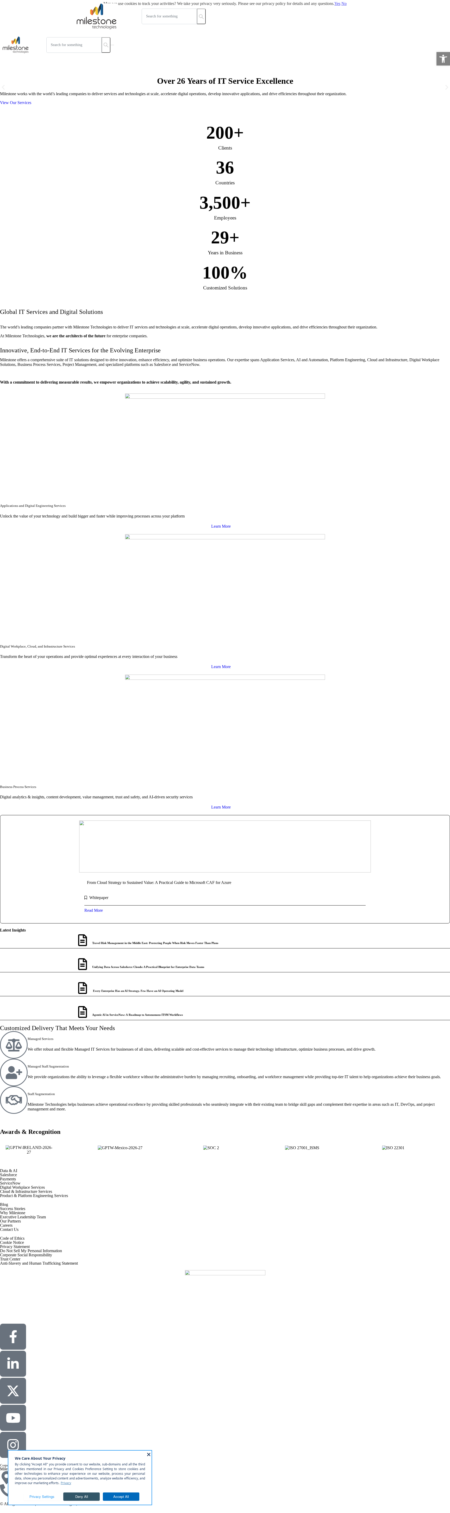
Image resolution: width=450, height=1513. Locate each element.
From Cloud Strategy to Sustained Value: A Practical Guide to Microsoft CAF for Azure (159, 882)
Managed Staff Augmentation (48, 1066)
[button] (443, 59)
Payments (8, 1179)
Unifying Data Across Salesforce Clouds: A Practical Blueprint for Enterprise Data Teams (148, 966)
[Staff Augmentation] (14, 1100)
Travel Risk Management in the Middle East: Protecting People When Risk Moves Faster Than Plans (155, 943)
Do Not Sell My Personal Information (31, 1251)
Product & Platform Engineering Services (34, 1195)
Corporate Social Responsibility (26, 1255)
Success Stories (12, 1208)
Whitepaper (98, 897)
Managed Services (40, 1039)
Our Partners (10, 1221)
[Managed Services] (14, 1045)
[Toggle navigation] (112, 45)
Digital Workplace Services (22, 1187)
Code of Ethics (12, 1238)
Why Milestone (12, 1213)
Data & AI (8, 1170)
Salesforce (8, 1175)
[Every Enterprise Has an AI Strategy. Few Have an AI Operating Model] (82, 988)
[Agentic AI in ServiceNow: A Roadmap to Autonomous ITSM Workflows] (82, 1012)
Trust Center (10, 1259)
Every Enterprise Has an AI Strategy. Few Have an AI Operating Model (137, 990)
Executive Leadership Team (23, 1217)
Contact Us (9, 1229)
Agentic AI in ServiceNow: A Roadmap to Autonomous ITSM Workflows (138, 1014)
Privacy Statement (15, 1246)
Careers (6, 1225)
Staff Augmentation (41, 1094)
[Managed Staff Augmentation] (14, 1072)
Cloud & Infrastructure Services (26, 1191)
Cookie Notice (12, 1242)
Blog (4, 1204)
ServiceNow (10, 1183)
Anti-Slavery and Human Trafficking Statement (39, 1263)
